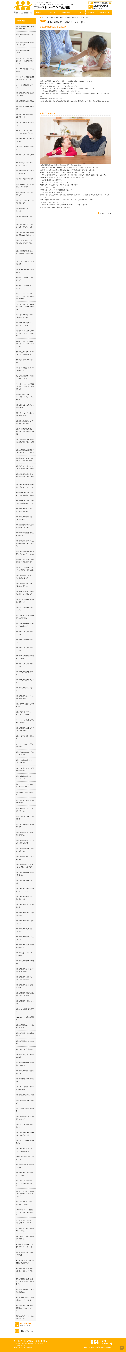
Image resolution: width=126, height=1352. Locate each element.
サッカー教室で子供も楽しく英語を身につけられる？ (25, 1221)
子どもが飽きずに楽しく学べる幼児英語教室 (25, 27)
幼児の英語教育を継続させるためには (25, 1002)
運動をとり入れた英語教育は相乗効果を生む (25, 116)
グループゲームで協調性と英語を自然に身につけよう (25, 78)
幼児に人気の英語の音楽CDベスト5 (25, 673)
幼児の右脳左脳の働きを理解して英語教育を (25, 753)
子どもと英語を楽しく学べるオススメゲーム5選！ (25, 1203)
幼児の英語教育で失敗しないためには (25, 922)
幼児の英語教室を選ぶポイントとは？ (25, 140)
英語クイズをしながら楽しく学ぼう (25, 287)
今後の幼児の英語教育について (25, 148)
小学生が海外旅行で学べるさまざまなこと (25, 361)
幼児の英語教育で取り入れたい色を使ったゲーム (25, 938)
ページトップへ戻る (105, 213)
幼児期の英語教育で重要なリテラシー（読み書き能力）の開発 (25, 431)
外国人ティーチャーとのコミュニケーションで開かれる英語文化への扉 (25, 296)
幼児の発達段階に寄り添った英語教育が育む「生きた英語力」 (25, 442)
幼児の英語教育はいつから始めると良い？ (25, 1026)
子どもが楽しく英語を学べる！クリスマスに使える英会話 (25, 1183)
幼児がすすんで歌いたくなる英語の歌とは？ (25, 202)
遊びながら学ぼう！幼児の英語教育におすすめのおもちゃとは (25, 1308)
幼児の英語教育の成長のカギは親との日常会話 (25, 729)
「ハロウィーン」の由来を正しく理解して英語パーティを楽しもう (25, 386)
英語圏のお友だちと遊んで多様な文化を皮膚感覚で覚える (25, 459)
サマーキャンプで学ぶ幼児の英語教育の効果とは (25, 1088)
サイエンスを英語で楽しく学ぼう (25, 86)
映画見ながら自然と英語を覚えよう (25, 271)
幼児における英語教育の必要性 (25, 1010)
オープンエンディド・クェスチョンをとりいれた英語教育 (25, 132)
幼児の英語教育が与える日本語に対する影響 (25, 898)
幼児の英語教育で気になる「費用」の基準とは (24, 518)
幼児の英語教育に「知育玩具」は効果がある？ (24, 510)
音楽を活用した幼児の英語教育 (25, 793)
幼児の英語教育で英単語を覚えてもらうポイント (25, 890)
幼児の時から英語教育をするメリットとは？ (25, 44)
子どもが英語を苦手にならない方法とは (25, 1254)
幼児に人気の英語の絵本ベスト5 (25, 641)
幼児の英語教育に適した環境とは (25, 1102)
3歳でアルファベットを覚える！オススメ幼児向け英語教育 (25, 1212)
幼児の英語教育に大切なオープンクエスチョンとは (25, 1134)
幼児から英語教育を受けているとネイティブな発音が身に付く (25, 253)
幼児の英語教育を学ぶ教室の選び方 (25, 1034)
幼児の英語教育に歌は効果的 (25, 101)
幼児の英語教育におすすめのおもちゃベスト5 (25, 697)
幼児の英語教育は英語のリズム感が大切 (25, 94)
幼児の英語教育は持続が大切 (25, 1095)
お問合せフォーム (26, 1331)
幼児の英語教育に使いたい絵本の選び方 (25, 906)
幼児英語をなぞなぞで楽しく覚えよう (25, 210)
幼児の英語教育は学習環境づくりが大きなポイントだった (25, 451)
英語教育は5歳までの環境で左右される (25, 1166)
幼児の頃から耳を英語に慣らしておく (25, 633)
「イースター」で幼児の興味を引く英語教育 (25, 721)
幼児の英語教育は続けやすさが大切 (25, 689)
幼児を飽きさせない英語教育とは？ (25, 124)
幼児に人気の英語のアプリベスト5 (25, 681)
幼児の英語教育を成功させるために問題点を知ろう (25, 978)
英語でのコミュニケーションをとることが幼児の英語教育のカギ (25, 61)
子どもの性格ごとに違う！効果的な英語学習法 (25, 617)
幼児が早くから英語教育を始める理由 (25, 826)
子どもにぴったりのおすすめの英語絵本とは (25, 1317)
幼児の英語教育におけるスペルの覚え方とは (25, 834)
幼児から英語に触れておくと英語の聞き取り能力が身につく (25, 243)
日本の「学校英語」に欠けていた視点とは (25, 369)
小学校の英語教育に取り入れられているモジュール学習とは (25, 1271)
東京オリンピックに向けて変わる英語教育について (25, 785)
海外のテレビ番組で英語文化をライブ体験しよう (25, 625)
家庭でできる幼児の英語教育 (25, 1049)
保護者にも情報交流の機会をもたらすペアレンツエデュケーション (25, 343)
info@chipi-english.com (25, 1347)
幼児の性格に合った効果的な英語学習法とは (25, 406)
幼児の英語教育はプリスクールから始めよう (25, 1118)
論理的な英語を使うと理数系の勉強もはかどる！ (25, 316)
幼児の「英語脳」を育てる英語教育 (25, 818)
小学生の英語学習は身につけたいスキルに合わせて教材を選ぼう (25, 1281)
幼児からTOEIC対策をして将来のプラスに (25, 705)
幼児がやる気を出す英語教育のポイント (25, 609)
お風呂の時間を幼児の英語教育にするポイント (25, 1064)
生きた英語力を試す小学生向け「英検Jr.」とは (25, 377)
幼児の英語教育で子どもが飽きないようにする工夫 (25, 994)
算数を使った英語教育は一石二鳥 (25, 108)
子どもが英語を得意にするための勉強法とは (25, 1291)
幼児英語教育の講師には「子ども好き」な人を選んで (25, 422)
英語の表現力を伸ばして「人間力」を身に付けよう (25, 324)
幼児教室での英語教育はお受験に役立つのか (25, 534)
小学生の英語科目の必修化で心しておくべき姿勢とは (25, 353)
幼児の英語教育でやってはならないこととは (25, 809)
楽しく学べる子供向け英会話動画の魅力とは (25, 1238)
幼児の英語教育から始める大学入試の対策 (25, 946)
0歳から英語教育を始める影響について (25, 1158)
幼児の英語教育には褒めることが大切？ (25, 930)
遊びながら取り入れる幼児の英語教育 (25, 1056)
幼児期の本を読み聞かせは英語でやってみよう (25, 164)
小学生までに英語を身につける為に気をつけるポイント (25, 1246)
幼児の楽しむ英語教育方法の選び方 (25, 1142)
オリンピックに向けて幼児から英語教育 (25, 745)
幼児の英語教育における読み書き (25, 1042)
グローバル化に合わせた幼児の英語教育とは (25, 769)
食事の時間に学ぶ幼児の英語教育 (25, 1080)
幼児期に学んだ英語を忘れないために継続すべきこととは (25, 467)
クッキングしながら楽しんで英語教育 (25, 263)
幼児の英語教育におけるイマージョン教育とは (25, 970)
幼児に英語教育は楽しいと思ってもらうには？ (25, 850)
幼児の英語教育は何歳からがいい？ (25, 35)
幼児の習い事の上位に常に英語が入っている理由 (25, 186)
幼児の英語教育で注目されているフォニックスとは (25, 1150)
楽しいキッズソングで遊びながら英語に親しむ (25, 414)
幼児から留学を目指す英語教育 (25, 737)
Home (43, 18)
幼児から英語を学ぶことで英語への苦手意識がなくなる (25, 226)
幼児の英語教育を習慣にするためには (25, 858)
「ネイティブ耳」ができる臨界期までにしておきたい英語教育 (25, 306)
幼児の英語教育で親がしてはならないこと (25, 914)
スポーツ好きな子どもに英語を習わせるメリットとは (25, 1299)
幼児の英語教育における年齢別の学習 (25, 986)
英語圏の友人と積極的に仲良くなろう (25, 279)
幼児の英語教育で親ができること (25, 882)
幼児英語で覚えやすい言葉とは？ (25, 218)
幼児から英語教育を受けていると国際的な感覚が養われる (25, 234)
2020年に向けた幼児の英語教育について (25, 1018)
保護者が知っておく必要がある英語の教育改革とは (25, 1262)
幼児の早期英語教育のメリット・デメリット (25, 777)
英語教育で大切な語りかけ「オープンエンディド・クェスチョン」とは (25, 397)
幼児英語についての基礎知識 (55, 18)
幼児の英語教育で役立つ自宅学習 (25, 962)
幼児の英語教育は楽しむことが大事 (25, 52)
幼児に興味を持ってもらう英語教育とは (25, 801)
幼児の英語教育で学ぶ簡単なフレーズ (25, 1072)
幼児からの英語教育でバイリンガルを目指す (25, 761)
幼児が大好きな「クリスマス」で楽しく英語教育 (24, 713)
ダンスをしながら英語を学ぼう (25, 156)
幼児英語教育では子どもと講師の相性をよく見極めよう (25, 526)
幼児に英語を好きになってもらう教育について (25, 954)
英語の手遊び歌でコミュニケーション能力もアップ (25, 172)
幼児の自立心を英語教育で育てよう (25, 1126)
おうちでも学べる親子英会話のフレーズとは (25, 1230)
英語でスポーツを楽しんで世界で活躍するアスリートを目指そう (25, 333)
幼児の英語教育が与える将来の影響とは (25, 874)
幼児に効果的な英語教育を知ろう (25, 1110)
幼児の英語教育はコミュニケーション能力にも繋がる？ (25, 866)
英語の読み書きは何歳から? (24, 179)
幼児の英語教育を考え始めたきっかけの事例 (25, 1174)
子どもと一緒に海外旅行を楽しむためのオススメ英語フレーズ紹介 (25, 1193)
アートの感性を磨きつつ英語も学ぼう (25, 70)
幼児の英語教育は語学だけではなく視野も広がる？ (25, 842)
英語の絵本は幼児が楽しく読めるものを (25, 194)
